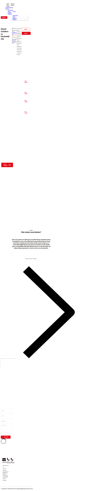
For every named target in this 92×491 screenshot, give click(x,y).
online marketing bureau (21, 488)
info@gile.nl (34, 378)
